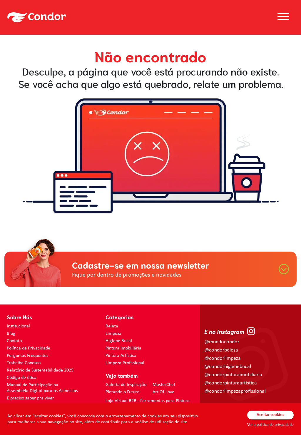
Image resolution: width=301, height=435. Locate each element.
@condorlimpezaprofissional (235, 391)
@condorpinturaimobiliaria (233, 375)
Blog (11, 333)
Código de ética (21, 377)
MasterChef (164, 384)
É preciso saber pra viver (30, 398)
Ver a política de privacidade (270, 425)
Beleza (112, 326)
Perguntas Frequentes (27, 355)
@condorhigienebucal (227, 366)
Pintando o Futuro (122, 392)
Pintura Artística (121, 355)
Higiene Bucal (119, 341)
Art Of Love (163, 392)
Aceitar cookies (270, 415)
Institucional (18, 326)
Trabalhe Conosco (24, 363)
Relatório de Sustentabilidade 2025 (40, 370)
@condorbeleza (221, 350)
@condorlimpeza (222, 358)
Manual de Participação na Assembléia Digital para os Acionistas (42, 388)
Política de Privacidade (28, 348)
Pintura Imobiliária (123, 348)
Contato (14, 341)
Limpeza (113, 333)
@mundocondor (221, 342)
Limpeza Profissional (125, 363)
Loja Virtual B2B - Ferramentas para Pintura (148, 401)
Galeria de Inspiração (126, 384)
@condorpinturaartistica (230, 383)
